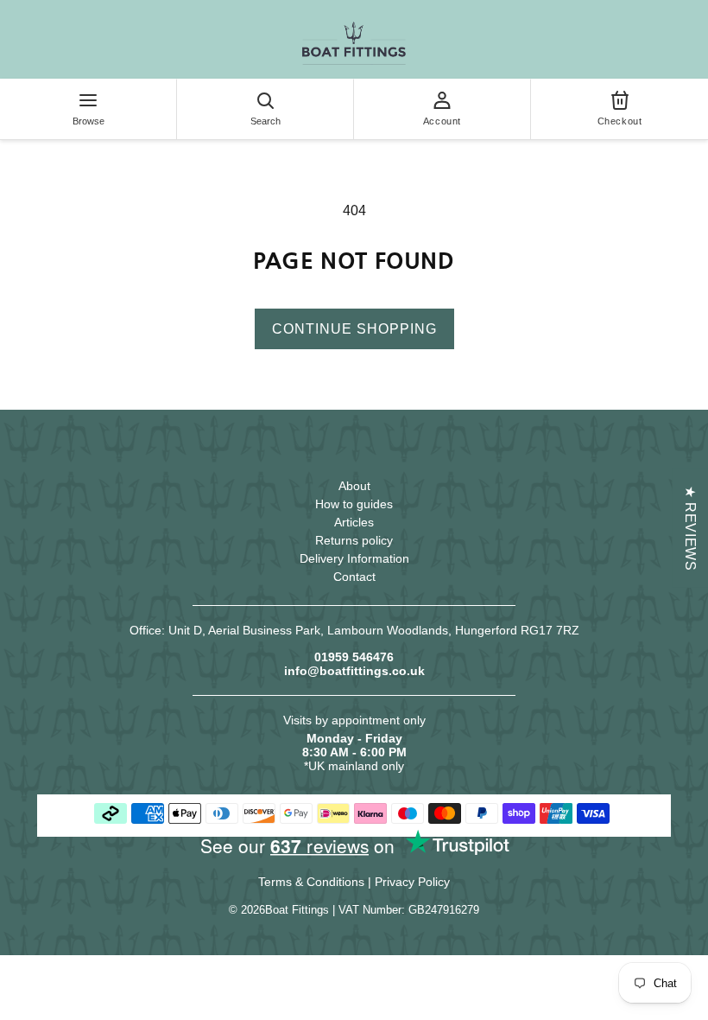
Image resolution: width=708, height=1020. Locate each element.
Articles (354, 522)
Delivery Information (354, 558)
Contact (354, 576)
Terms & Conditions (311, 882)
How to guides (354, 504)
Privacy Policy (412, 882)
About (354, 486)
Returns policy (354, 540)
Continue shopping (354, 329)
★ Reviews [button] (690, 528)
